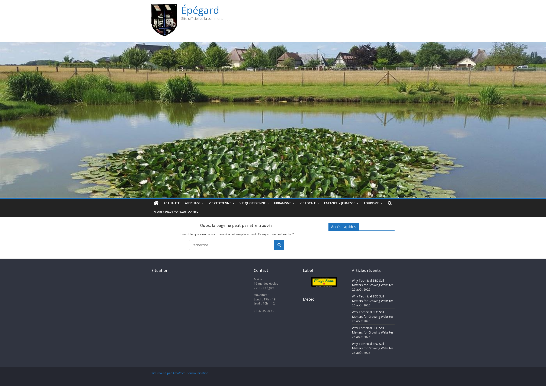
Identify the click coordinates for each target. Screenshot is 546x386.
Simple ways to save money (176, 212)
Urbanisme (282, 203)
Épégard (200, 10)
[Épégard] (273, 44)
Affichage (192, 203)
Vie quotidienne (253, 203)
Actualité (172, 203)
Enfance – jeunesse (339, 203)
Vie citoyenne (220, 203)
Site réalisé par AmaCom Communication (179, 373)
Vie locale (308, 203)
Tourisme (371, 203)
